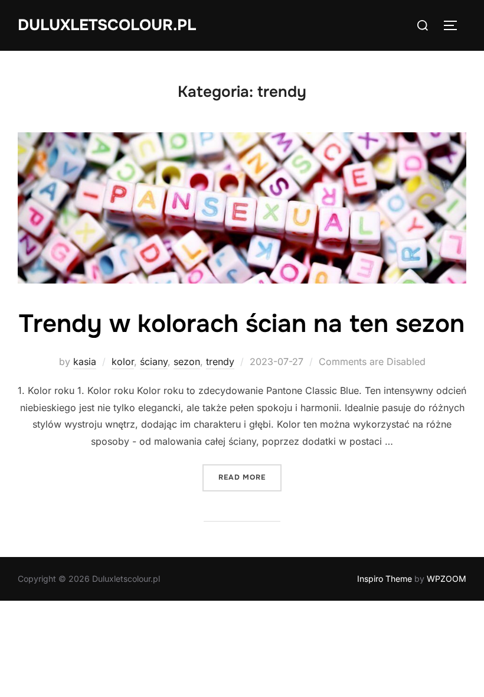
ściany (154, 361)
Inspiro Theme (384, 579)
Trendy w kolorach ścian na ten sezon (242, 324)
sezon (187, 361)
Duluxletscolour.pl (107, 25)
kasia (84, 361)
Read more (250, 477)
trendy (220, 361)
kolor (123, 361)
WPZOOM (446, 579)
